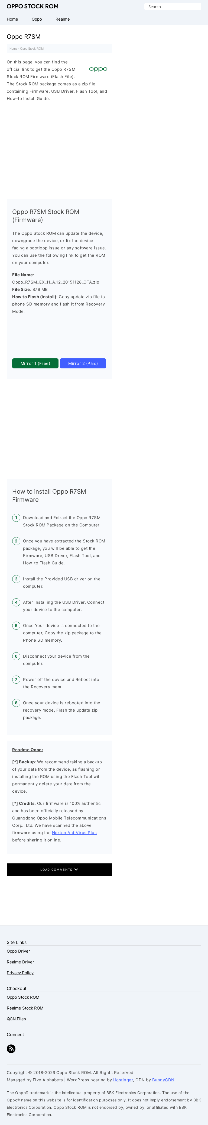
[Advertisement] (59, 149)
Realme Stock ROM (25, 1008)
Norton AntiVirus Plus (74, 832)
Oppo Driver (18, 951)
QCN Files (16, 1018)
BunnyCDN (163, 1079)
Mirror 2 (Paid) (83, 363)
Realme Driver (20, 962)
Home (13, 48)
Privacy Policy (20, 972)
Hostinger (123, 1079)
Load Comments (57, 870)
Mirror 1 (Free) (35, 363)
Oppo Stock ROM (32, 6)
